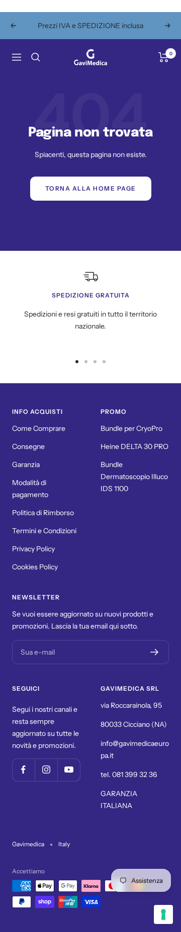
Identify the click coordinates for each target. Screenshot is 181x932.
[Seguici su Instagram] (46, 769)
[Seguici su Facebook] (23, 769)
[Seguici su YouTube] (68, 769)
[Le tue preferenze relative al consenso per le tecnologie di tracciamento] (163, 914)
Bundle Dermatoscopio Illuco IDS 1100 (134, 476)
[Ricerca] (35, 57)
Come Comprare (38, 428)
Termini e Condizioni (44, 530)
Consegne (28, 446)
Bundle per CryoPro (131, 428)
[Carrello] (163, 57)
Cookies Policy (35, 566)
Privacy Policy (33, 548)
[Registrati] (154, 652)
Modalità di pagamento (30, 488)
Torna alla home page (90, 188)
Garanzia (26, 464)
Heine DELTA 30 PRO (134, 446)
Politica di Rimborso (43, 512)
